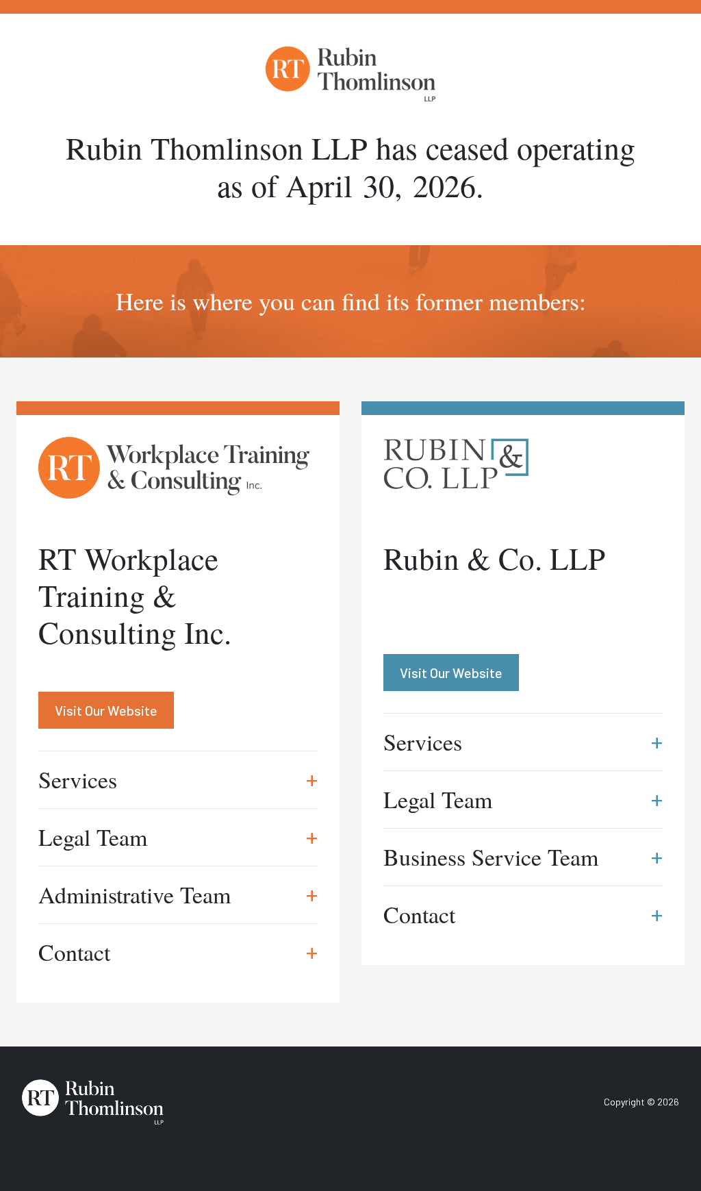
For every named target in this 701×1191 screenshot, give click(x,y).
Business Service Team (523, 857)
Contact (178, 952)
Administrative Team (178, 894)
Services (178, 779)
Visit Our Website (106, 710)
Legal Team (178, 837)
